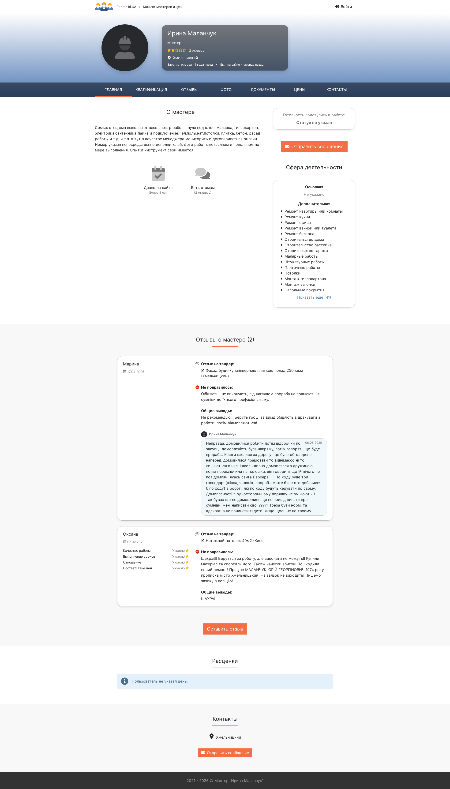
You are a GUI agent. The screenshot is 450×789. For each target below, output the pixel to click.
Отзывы (189, 89)
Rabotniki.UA (126, 7)
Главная (113, 89)
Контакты (336, 89)
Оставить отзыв (225, 629)
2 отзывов (196, 50)
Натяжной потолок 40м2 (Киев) (235, 540)
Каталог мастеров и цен (162, 7)
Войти (346, 6)
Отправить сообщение (317, 146)
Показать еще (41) (314, 297)
